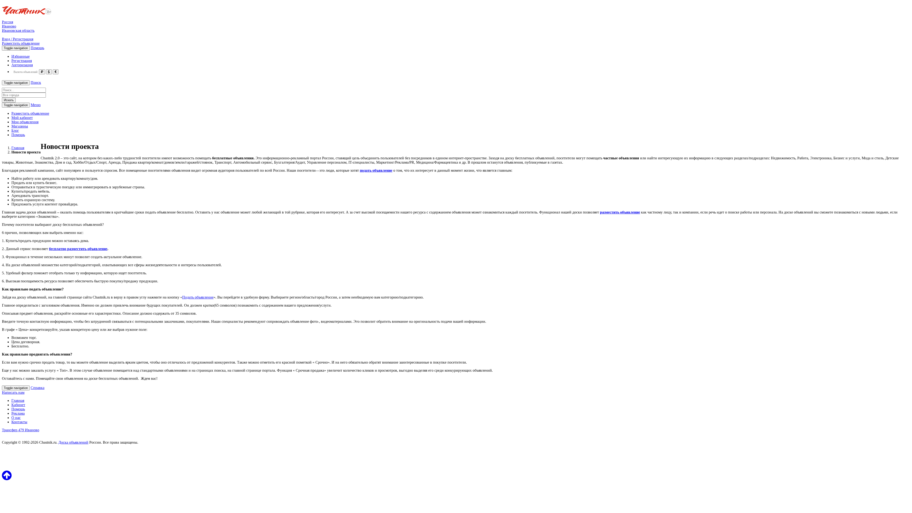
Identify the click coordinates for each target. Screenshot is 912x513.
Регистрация (21, 61)
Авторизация (22, 65)
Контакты (19, 422)
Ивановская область (18, 30)
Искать (9, 100)
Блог (15, 130)
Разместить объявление (21, 43)
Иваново (9, 26)
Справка (37, 388)
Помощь (37, 48)
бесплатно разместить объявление (78, 249)
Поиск (36, 83)
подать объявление (376, 170)
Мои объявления (24, 122)
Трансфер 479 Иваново (20, 430)
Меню (36, 105)
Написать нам (13, 392)
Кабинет (18, 405)
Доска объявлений (73, 442)
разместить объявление (620, 212)
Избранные (20, 56)
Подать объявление (198, 297)
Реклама (18, 413)
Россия (7, 22)
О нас (16, 418)
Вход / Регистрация (17, 39)
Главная (17, 401)
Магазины (19, 126)
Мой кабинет (22, 118)
